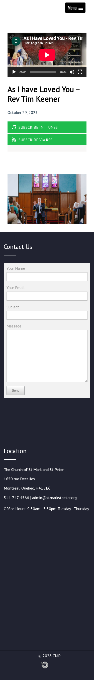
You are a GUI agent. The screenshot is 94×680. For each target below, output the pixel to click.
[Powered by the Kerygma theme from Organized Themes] (45, 667)
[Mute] (71, 72)
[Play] (14, 72)
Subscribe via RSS (35, 139)
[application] (47, 55)
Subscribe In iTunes (38, 127)
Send (15, 390)
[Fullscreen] (79, 72)
